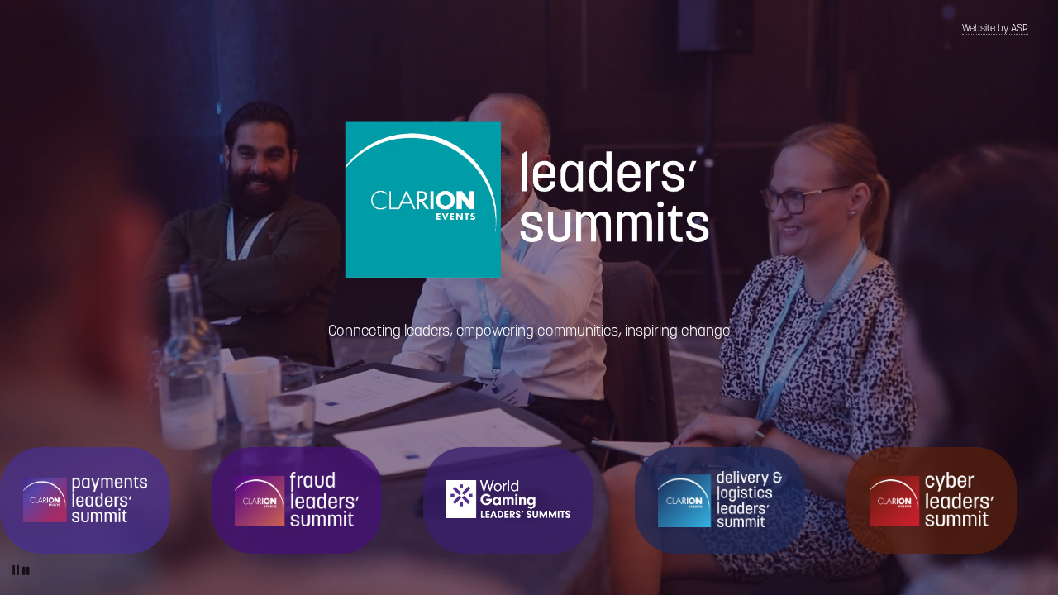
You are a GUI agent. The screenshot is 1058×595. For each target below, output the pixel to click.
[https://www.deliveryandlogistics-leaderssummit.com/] (720, 499)
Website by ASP (995, 29)
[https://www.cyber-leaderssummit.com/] (932, 499)
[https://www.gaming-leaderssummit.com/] (508, 499)
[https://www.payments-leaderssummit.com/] (85, 498)
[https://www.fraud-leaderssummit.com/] (297, 499)
